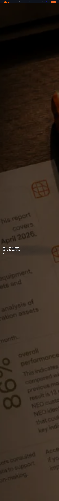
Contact (43, 1)
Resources (36, 1)
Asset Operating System (28, 1)
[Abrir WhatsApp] (57, 498)
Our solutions (18, 1)
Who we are (11, 1)
